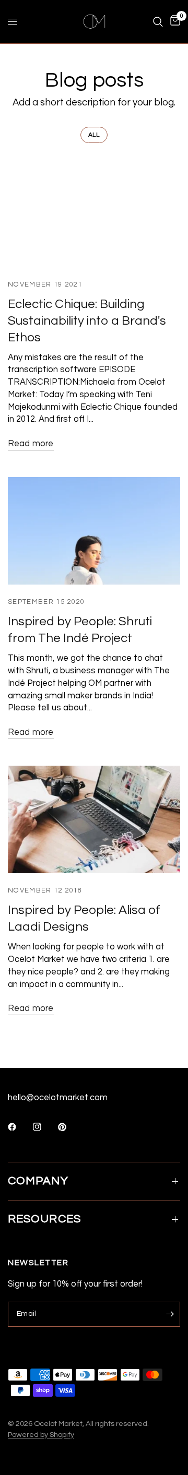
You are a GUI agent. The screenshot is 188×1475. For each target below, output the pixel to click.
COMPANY (38, 1181)
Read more (31, 443)
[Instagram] (44, 1126)
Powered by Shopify (41, 1434)
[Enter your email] (169, 1314)
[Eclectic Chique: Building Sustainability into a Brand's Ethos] (94, 213)
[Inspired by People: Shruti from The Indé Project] (94, 531)
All (94, 135)
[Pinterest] (69, 1126)
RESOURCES (44, 1219)
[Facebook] (19, 1126)
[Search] (158, 21)
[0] (173, 21)
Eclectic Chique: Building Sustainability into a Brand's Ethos (87, 321)
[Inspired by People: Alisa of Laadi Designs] (94, 819)
